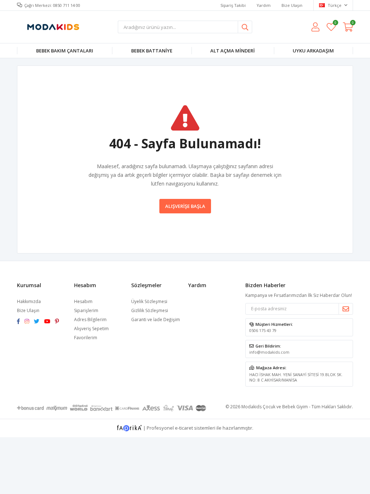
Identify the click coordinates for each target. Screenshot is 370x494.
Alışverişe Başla (185, 206)
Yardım (264, 5)
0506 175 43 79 (262, 330)
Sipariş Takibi (233, 5)
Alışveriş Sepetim (91, 328)
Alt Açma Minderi (232, 50)
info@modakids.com (269, 352)
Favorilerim (335, 23)
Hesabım (83, 301)
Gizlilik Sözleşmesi (149, 310)
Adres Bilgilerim (90, 319)
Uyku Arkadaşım (313, 50)
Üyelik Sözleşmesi (149, 301)
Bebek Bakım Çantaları (64, 50)
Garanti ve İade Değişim (155, 319)
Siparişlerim (86, 310)
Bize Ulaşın (291, 5)
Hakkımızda (29, 301)
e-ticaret (184, 427)
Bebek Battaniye (151, 50)
